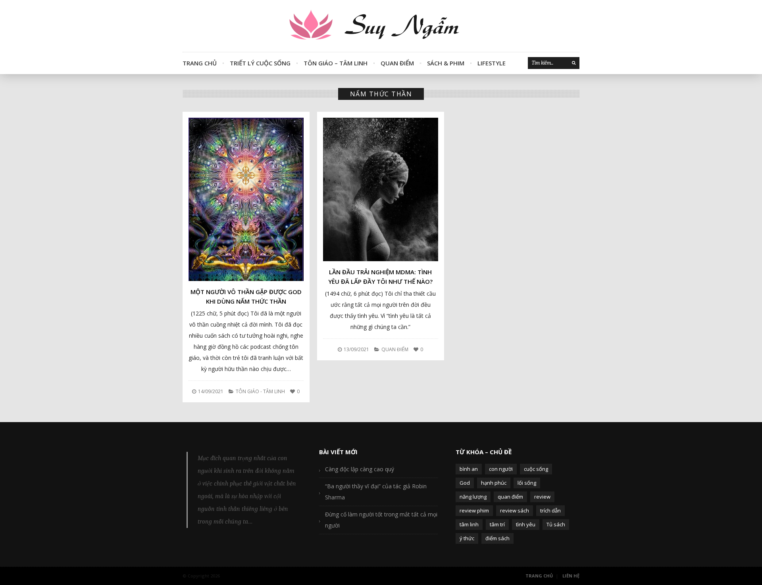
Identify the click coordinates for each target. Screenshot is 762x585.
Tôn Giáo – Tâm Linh (336, 63)
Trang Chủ (200, 63)
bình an (469, 468)
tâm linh (469, 524)
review (542, 496)
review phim (474, 510)
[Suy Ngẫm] (381, 26)
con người (501, 468)
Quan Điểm (397, 63)
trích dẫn (550, 510)
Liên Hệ (570, 576)
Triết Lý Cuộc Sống (260, 63)
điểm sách (497, 538)
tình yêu (525, 524)
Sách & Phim (445, 63)
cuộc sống (536, 468)
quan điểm (510, 496)
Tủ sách (555, 524)
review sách (514, 510)
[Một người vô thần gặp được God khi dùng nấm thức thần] (246, 199)
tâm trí (497, 524)
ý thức (467, 538)
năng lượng (473, 496)
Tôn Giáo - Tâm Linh (260, 391)
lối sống (527, 482)
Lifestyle (491, 63)
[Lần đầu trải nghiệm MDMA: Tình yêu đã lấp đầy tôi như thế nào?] (380, 189)
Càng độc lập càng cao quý (359, 469)
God (465, 482)
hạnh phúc (493, 482)
